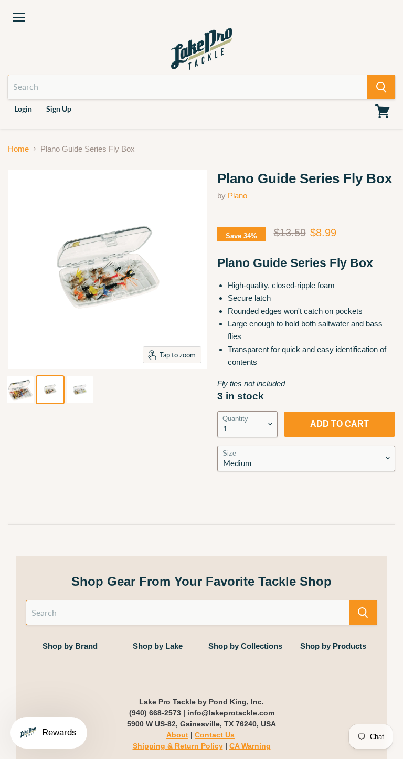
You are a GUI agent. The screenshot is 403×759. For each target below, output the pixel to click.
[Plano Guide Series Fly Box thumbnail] (20, 389)
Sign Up (58, 108)
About (177, 735)
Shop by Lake (158, 645)
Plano (237, 195)
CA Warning (250, 746)
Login (23, 108)
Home (18, 148)
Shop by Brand (70, 645)
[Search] (381, 87)
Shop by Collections (245, 645)
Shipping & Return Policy (178, 746)
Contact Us (215, 735)
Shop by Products (333, 645)
